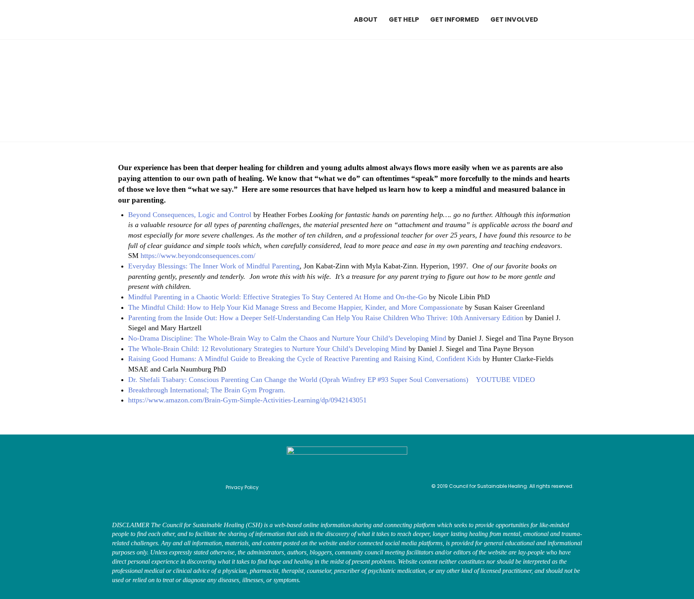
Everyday (142, 266)
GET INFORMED (454, 19)
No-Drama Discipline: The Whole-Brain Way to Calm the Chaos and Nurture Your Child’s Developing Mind (287, 338)
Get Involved (514, 19)
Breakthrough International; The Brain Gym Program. (208, 390)
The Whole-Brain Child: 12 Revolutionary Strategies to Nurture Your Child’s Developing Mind (267, 349)
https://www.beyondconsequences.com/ (198, 256)
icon (560, 20)
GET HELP (404, 19)
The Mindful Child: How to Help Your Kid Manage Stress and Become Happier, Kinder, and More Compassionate (295, 307)
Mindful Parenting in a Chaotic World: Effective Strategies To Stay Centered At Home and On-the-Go (277, 297)
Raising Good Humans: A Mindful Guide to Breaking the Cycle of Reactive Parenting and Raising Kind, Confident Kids (304, 359)
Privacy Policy (242, 487)
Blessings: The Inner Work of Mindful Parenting (228, 266)
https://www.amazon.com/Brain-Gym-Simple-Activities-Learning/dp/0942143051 (247, 400)
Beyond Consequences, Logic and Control (189, 215)
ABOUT (366, 19)
